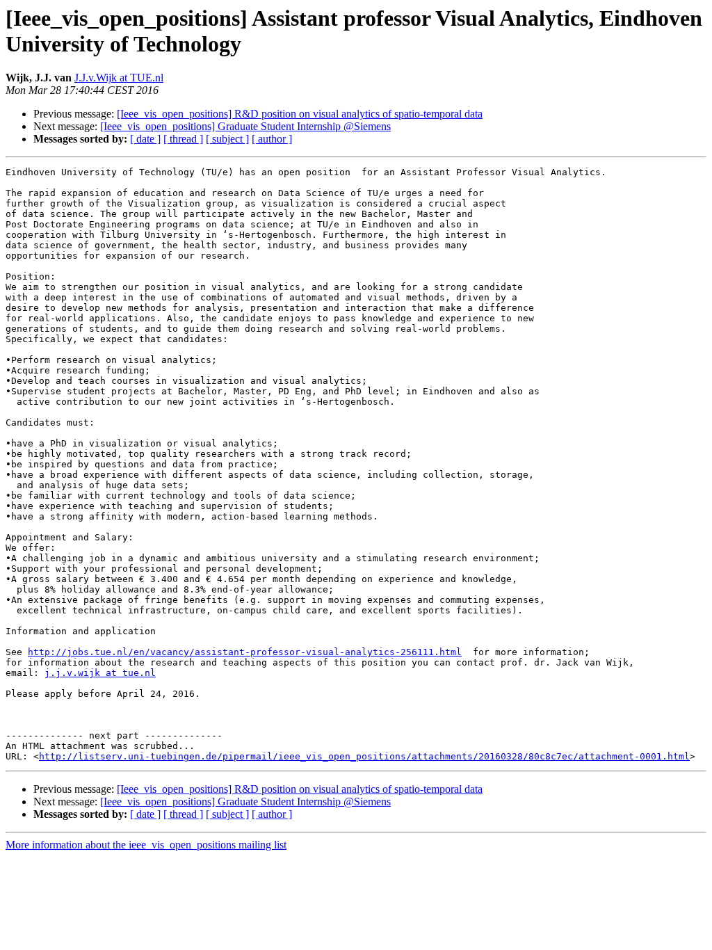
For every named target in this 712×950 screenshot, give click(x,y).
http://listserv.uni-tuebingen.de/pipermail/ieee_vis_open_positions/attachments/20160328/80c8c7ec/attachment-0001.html (364, 756)
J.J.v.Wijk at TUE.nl (118, 77)
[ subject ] (227, 139)
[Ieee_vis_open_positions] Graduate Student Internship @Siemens (245, 126)
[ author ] (272, 139)
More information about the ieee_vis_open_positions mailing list (146, 845)
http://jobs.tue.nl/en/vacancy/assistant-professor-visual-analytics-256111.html (245, 652)
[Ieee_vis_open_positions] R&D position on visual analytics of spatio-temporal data (300, 114)
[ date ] (145, 139)
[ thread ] (183, 139)
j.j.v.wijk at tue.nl (100, 673)
